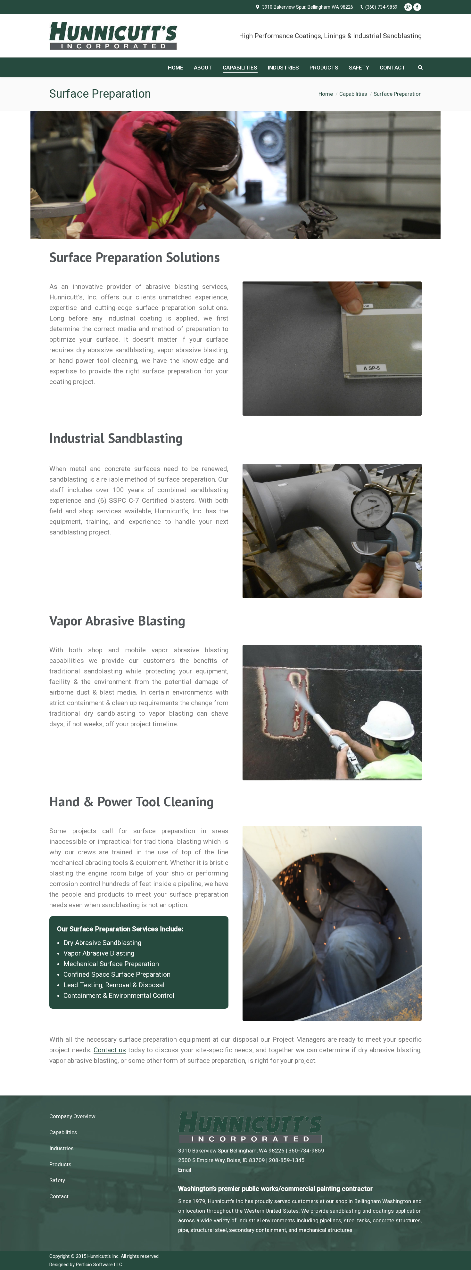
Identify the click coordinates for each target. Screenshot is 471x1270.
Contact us (110, 1050)
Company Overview (72, 1116)
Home (325, 94)
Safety (57, 1180)
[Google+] (408, 7)
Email (184, 1170)
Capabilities (353, 94)
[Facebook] (417, 7)
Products (60, 1164)
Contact (59, 1196)
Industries (61, 1148)
